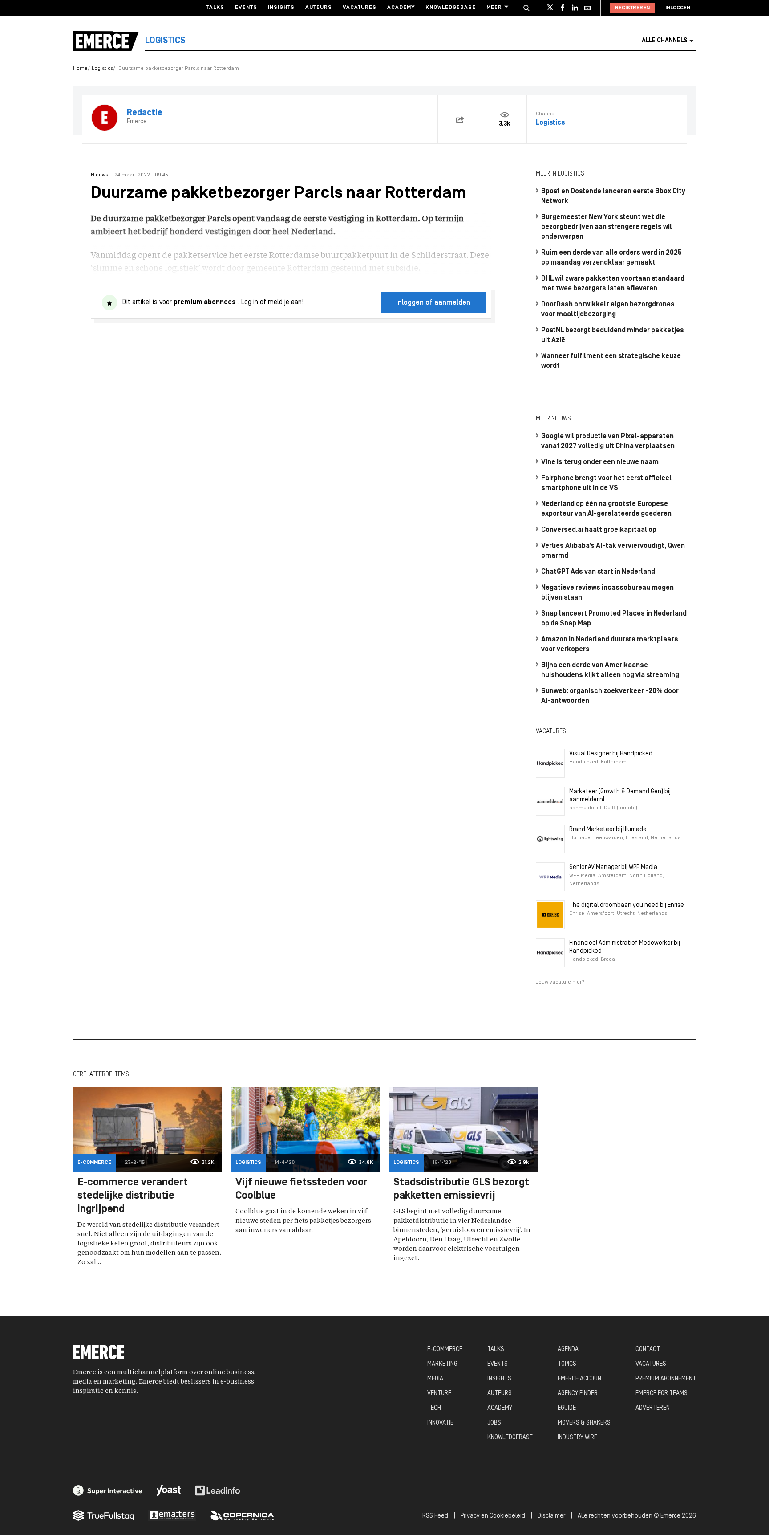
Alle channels (664, 40)
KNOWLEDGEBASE (510, 1437)
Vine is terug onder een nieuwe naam (600, 462)
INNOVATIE (440, 1423)
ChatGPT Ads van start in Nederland (598, 572)
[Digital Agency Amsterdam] (107, 1490)
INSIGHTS (499, 1379)
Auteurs (318, 7)
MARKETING (442, 1364)
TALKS (495, 1349)
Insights (281, 7)
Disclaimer (551, 1516)
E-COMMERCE (444, 1349)
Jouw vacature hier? (560, 982)
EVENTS (497, 1364)
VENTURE (439, 1393)
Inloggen (677, 8)
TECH (434, 1408)
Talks (215, 7)
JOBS (494, 1423)
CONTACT (647, 1349)
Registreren (632, 8)
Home (80, 68)
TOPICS (567, 1364)
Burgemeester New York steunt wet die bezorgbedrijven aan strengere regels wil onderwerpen (606, 227)
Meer (494, 7)
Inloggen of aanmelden (433, 302)
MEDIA (435, 1379)
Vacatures (359, 7)
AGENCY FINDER (578, 1393)
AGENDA (568, 1349)
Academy (401, 7)
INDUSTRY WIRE (577, 1437)
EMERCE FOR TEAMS (661, 1393)
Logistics (102, 68)
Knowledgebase (450, 7)
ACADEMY (499, 1408)
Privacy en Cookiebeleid (493, 1516)
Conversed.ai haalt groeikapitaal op (598, 530)
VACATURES (650, 1364)
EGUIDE (567, 1408)
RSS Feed (435, 1516)
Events (246, 7)
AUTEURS (499, 1393)
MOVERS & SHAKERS (584, 1423)
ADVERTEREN (652, 1408)
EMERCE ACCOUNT (581, 1379)
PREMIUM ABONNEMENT (665, 1379)
